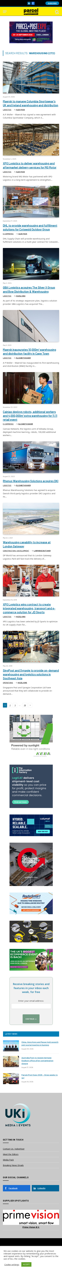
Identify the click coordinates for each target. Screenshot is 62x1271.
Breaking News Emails (13, 1165)
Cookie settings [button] (11, 1264)
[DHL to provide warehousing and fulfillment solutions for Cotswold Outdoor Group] (31, 201)
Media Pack (8, 1159)
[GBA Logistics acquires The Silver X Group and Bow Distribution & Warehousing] (31, 264)
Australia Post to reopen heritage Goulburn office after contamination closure (37, 1060)
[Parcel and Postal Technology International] (31, 11)
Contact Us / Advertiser (14, 1148)
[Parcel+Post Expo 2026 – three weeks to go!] (11, 1078)
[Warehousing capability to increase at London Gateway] (31, 518)
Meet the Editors (10, 1154)
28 (25, 705)
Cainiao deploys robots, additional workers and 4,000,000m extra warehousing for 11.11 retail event (30, 415)
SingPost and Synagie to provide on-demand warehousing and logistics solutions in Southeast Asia (31, 674)
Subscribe (52, 3)
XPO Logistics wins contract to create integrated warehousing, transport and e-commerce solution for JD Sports (29, 608)
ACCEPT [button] (26, 1264)
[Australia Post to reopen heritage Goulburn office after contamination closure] (11, 1061)
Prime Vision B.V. (31, 1227)
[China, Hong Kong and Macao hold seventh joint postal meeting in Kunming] (11, 1045)
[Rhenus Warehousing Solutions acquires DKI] (31, 457)
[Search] (57, 11)
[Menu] (5, 11)
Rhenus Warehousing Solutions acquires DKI (30, 481)
